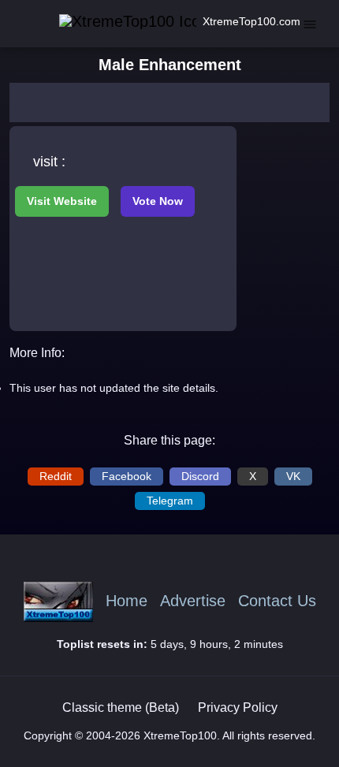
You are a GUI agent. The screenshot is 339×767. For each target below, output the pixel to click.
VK (293, 476)
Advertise (192, 601)
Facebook (126, 476)
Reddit (55, 476)
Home (126, 601)
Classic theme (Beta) (120, 707)
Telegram (170, 500)
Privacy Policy (238, 707)
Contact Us (277, 601)
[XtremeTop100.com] (111, 21)
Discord (200, 476)
